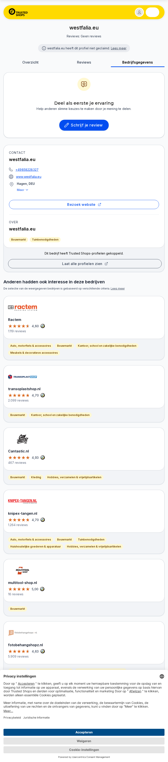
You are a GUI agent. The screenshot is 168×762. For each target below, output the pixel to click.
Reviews (84, 62)
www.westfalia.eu (28, 176)
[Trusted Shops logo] (18, 12)
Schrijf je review (87, 125)
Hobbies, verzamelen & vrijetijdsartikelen (74, 477)
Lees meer (119, 48)
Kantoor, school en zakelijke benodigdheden (107, 345)
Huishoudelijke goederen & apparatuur (35, 546)
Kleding (36, 477)
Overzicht (30, 62)
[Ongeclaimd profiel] (44, 48)
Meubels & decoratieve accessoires (34, 352)
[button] (139, 12)
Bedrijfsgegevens (137, 62)
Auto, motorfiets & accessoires (30, 345)
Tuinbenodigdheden (45, 239)
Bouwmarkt (18, 239)
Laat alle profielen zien (82, 264)
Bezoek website (81, 204)
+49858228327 (27, 169)
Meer (20, 190)
